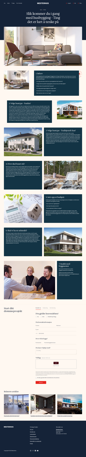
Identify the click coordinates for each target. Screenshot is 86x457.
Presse (31, 443)
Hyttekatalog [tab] (53, 308)
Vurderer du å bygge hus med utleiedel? (41, 416)
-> (82, 405)
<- (3, 405)
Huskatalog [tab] (45, 308)
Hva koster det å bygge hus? (11, 416)
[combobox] (75, 3)
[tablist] (46, 308)
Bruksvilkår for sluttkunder (35, 441)
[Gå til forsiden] (43, 3)
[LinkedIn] (35, 450)
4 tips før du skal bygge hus (64, 416)
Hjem (41, 9)
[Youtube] (37, 450)
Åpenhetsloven (33, 436)
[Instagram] (30, 450)
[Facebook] (33, 450)
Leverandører (33, 434)
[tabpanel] (56, 348)
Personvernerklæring (34, 439)
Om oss (31, 429)
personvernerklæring (68, 372)
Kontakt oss (32, 432)
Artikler (44, 9)
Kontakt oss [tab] (38, 308)
